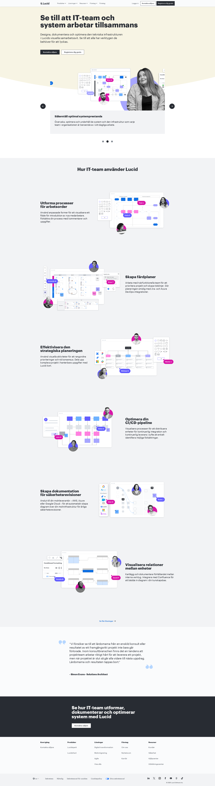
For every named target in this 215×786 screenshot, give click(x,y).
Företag (93, 3)
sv (36, 779)
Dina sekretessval (117, 779)
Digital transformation (103, 747)
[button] (103, 141)
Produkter (60, 3)
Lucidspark (72, 747)
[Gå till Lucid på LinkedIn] (148, 778)
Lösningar (72, 3)
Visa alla (97, 764)
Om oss (124, 747)
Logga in (135, 3)
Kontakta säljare (148, 3)
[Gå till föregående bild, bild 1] (43, 106)
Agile (96, 758)
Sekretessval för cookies (77, 779)
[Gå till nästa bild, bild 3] (172, 106)
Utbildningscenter (156, 764)
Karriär (124, 758)
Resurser (83, 3)
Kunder (151, 747)
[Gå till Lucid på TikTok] (182, 778)
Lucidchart (72, 753)
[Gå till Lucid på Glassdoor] (176, 778)
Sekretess (49, 779)
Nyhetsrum (126, 753)
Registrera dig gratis (165, 3)
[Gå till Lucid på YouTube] (171, 778)
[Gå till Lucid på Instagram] (160, 778)
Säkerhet (152, 753)
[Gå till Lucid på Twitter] (154, 778)
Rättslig (60, 779)
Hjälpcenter (153, 758)
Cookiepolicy (96, 779)
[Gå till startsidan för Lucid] (48, 3)
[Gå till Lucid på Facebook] (165, 778)
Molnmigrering (100, 753)
